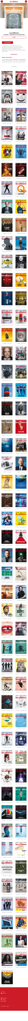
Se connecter (7, 42)
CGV (3, 991)
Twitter (4, 999)
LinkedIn (4, 1001)
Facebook (4, 998)
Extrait (14, 37)
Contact (4, 993)
